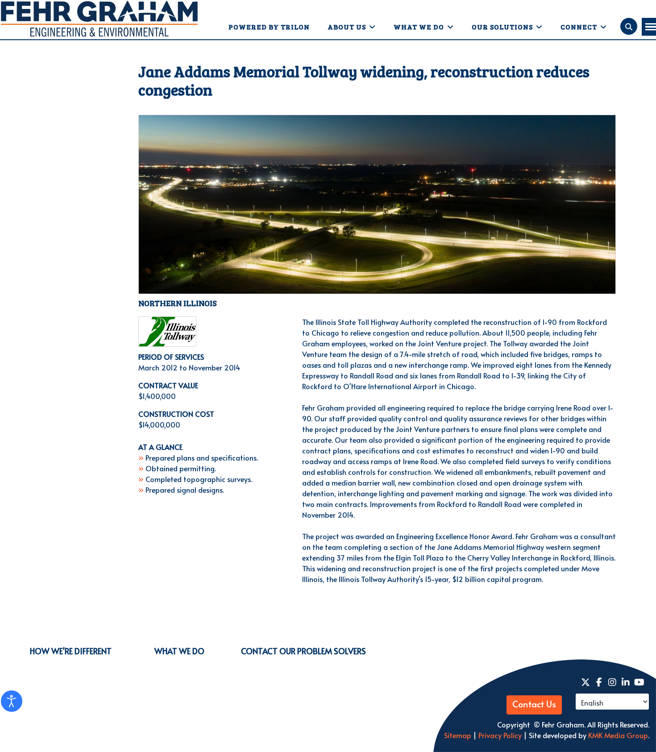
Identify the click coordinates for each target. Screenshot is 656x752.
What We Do (419, 26)
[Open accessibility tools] (11, 701)
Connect (579, 26)
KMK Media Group (618, 735)
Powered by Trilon (269, 26)
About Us (347, 26)
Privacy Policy (499, 735)
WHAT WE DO (179, 650)
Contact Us (534, 704)
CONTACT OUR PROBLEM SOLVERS (303, 650)
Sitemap (457, 735)
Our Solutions (502, 26)
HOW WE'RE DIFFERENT (71, 650)
